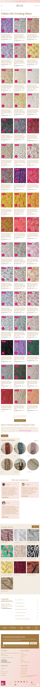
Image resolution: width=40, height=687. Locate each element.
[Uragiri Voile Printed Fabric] (7, 551)
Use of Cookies (3, 673)
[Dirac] (7, 464)
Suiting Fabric (16, 472)
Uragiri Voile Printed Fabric (5, 558)
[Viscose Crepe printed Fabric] (33, 551)
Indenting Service (24, 654)
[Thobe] (20, 448)
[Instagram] (15, 681)
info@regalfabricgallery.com (7, 608)
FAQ (1, 669)
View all (36, 440)
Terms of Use (3, 668)
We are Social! (24, 666)
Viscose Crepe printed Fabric (31, 558)
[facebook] (24, 681)
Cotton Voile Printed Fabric (18, 558)
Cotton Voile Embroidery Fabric (32, 542)
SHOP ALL (35, 526)
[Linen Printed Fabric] (20, 535)
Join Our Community (24, 669)
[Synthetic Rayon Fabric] (7, 583)
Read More (4, 435)
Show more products (20, 420)
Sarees (2, 456)
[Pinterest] (18, 681)
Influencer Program (24, 671)
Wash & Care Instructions (25, 662)
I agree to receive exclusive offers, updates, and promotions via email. (16, 645)
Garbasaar (28, 456)
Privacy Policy (3, 675)
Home (1, 10)
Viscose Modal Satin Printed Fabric (6, 575)
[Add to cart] (3, 30)
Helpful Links (4, 666)
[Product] (7, 25)
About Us (22, 653)
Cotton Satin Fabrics (4, 542)
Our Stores (22, 660)
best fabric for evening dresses (25, 430)
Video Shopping (23, 673)
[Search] (35, 6)
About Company (25, 651)
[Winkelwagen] (38, 6)
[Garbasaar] (33, 448)
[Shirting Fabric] (33, 464)
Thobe (15, 456)
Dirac (2, 472)
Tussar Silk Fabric (17, 575)
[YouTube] (21, 681)
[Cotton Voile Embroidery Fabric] (33, 535)
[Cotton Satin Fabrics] (7, 535)
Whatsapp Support (24, 668)
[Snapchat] (15, 684)
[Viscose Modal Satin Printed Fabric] (7, 567)
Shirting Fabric (29, 472)
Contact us (22, 656)
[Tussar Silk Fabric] (20, 567)
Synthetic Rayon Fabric (4, 591)
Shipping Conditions (4, 671)
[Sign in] (36, 6)
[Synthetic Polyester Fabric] (33, 567)
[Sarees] (7, 448)
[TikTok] (27, 681)
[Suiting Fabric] (20, 464)
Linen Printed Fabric (17, 542)
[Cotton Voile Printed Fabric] (20, 551)
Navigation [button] (1, 6)
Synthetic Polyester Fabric (31, 575)
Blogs (21, 658)
